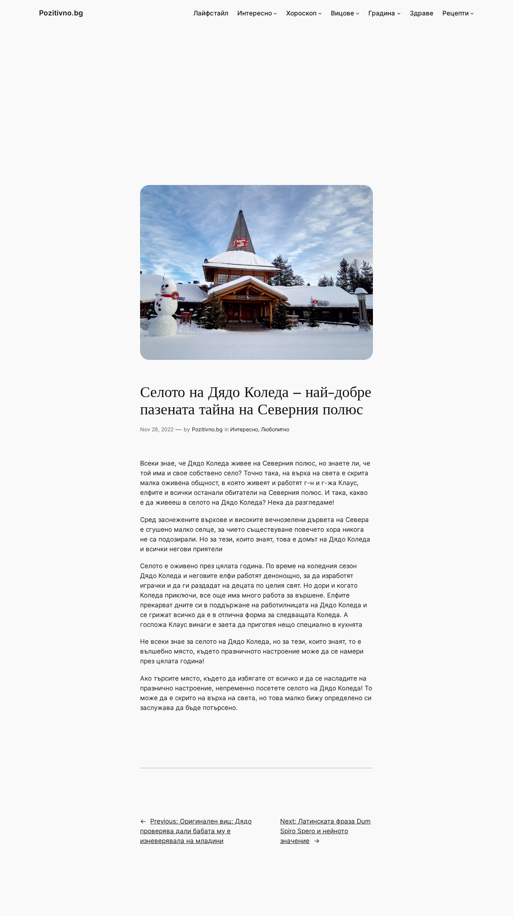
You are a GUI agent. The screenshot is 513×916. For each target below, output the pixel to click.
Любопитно (275, 429)
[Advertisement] (256, 86)
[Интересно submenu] (275, 13)
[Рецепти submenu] (472, 13)
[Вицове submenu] (357, 13)
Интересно (244, 429)
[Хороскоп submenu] (320, 13)
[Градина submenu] (399, 13)
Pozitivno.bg (61, 12)
